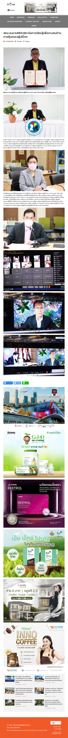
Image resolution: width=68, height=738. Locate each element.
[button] (40, 8)
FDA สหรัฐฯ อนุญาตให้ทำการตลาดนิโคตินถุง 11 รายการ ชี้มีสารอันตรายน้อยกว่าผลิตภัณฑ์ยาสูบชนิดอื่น (24, 679)
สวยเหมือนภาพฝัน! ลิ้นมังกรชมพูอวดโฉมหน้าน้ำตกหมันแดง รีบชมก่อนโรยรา (23, 702)
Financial (31, 17)
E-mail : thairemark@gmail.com (18, 725)
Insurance (21, 17)
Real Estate (42, 17)
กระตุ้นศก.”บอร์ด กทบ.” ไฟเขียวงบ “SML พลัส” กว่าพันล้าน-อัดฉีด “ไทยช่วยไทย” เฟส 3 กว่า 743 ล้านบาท (54, 691)
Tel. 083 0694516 (13, 727)
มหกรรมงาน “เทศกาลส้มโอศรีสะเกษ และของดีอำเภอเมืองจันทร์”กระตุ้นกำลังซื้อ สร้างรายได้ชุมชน (53, 703)
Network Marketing (14, 21)
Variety (58, 21)
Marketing (54, 17)
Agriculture (47, 21)
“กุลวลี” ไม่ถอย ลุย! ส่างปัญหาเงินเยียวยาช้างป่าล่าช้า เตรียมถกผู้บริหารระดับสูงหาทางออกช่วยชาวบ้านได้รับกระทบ (24, 691)
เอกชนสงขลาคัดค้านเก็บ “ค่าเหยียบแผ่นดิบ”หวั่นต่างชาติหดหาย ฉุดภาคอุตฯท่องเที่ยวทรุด (53, 678)
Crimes (34, 26)
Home (12, 17)
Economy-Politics (32, 21)
